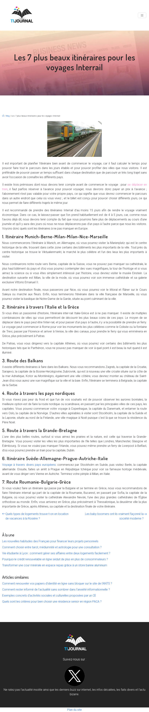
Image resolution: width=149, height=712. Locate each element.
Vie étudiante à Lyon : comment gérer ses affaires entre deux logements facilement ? (56, 553)
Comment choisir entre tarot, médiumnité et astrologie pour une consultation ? (52, 547)
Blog (8, 116)
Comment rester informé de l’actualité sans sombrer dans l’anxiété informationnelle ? (56, 589)
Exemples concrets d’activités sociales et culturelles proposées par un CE (49, 595)
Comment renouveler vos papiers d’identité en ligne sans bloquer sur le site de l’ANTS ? (57, 583)
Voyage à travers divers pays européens (29, 464)
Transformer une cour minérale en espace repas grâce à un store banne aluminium (54, 565)
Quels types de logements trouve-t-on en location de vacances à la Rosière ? (37, 516)
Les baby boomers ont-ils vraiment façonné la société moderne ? (114, 516)
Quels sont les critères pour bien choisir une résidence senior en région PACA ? (52, 601)
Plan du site (74, 709)
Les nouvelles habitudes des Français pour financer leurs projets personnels (50, 541)
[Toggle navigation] (142, 15)
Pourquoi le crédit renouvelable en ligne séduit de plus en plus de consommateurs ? (55, 559)
